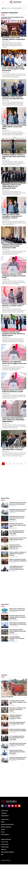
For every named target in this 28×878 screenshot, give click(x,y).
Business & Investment (7, 824)
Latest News (5, 604)
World (2, 822)
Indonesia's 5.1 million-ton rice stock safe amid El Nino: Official (17, 709)
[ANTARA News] (15, 2)
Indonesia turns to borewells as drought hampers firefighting (13, 696)
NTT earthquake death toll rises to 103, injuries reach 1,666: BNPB (16, 532)
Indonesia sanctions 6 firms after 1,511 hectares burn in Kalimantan (16, 518)
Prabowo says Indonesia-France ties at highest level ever (14, 362)
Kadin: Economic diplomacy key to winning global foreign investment (13, 68)
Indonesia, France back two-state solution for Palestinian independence (13, 419)
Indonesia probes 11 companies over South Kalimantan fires (15, 546)
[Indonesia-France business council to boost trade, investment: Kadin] (13, 235)
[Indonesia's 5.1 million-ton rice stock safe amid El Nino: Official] (4, 710)
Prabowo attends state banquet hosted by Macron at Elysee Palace (13, 333)
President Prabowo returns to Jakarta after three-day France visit (13, 156)
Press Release (5, 834)
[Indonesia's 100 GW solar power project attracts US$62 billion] (4, 525)
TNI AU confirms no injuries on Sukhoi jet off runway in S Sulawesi (17, 554)
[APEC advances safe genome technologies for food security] (4, 625)
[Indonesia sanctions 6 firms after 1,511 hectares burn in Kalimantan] (4, 518)
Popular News (5, 498)
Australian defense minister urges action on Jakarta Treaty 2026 (17, 702)
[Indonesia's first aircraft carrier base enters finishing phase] (4, 504)
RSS (2, 854)
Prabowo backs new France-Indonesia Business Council (13, 390)
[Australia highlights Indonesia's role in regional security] (4, 639)
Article (3, 829)
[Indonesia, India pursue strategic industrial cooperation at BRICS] (4, 717)
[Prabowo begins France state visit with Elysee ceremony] (13, 438)
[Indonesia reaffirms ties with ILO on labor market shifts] (4, 724)
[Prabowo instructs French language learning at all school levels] (13, 264)
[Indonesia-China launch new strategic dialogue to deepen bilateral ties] (4, 617)
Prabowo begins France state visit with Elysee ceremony (13, 448)
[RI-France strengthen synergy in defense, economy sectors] (13, 294)
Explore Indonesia (6, 827)
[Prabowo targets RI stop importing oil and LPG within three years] (4, 752)
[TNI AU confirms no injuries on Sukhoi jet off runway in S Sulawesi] (4, 554)
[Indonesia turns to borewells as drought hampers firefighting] (14, 687)
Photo (2, 832)
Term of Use (4, 842)
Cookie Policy (4, 847)
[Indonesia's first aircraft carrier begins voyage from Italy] (4, 540)
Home (5, 8)
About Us (3, 849)
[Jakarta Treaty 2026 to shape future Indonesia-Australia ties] (4, 561)
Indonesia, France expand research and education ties (12, 97)
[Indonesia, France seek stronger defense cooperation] (13, 28)
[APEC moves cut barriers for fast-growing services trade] (4, 610)
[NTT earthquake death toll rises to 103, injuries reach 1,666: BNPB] (4, 533)
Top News (4, 675)
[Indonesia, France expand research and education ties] (13, 87)
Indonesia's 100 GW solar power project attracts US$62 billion (17, 525)
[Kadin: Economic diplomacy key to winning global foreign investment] (13, 57)
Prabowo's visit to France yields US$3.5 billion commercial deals (14, 126)
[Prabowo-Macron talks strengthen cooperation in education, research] (13, 205)
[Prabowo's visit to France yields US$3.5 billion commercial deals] (13, 115)
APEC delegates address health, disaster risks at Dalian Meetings (17, 631)
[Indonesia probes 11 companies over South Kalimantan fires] (4, 547)
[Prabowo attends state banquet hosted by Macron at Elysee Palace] (13, 322)
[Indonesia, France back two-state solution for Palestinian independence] (13, 408)
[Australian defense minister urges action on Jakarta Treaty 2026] (4, 702)
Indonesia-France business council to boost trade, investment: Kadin (12, 246)
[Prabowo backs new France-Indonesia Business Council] (13, 380)
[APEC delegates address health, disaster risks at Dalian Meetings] (4, 631)
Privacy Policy (4, 844)
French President (16, 8)
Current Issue (5, 819)
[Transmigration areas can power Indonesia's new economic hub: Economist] (4, 568)
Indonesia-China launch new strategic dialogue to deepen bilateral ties (17, 617)
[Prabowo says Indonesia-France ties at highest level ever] (13, 352)
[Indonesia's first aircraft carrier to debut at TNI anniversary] (4, 511)
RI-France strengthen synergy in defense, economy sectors (14, 304)
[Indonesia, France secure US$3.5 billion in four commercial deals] (13, 175)
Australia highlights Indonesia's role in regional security (16, 638)
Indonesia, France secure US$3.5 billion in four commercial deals (11, 186)
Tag (9, 8)
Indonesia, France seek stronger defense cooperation (13, 38)
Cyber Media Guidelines (7, 852)
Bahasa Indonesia (6, 839)
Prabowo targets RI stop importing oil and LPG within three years (17, 752)
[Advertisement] (14, 482)
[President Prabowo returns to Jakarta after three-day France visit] (13, 145)
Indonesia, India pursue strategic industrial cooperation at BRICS (15, 716)
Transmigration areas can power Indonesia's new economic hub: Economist (16, 568)
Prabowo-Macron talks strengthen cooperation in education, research (12, 216)
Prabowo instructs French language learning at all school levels (14, 275)
